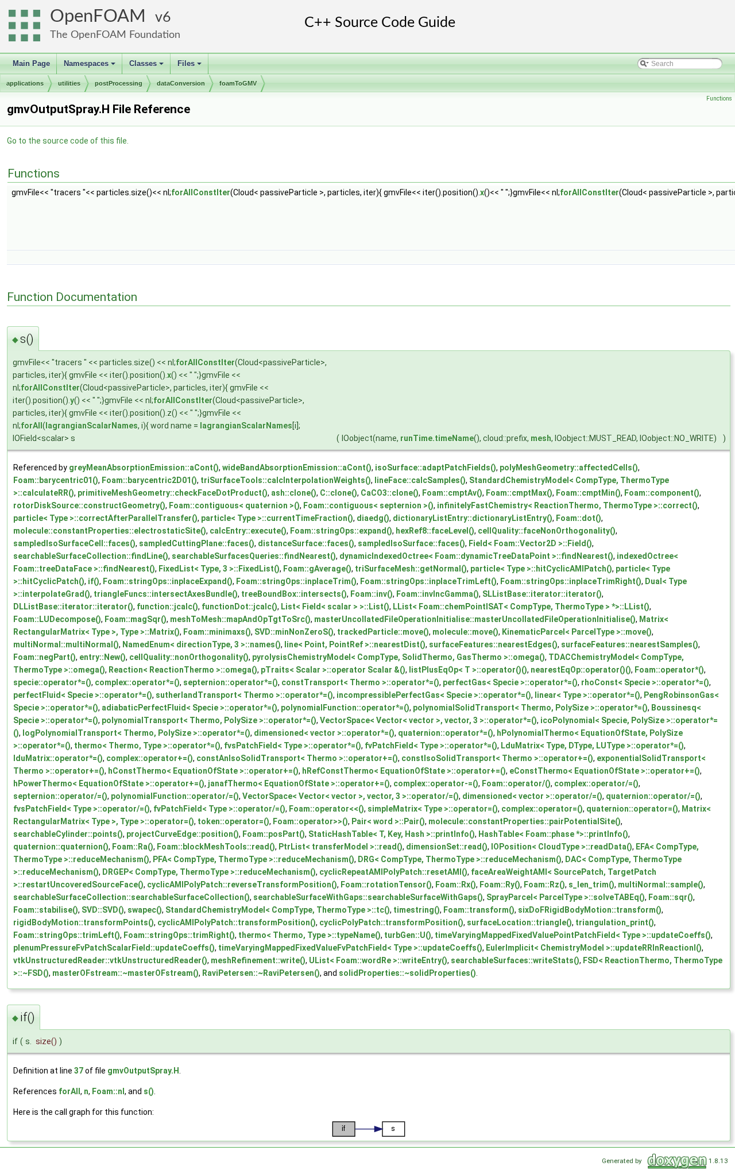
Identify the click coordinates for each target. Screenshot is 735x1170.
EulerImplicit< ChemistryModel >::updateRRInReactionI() (594, 947)
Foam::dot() (578, 518)
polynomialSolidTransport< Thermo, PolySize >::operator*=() (530, 707)
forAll (31, 425)
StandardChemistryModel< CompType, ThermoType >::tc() (277, 909)
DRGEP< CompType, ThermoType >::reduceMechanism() (209, 871)
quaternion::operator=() (632, 808)
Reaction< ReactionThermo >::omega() (183, 669)
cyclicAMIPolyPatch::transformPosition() (236, 922)
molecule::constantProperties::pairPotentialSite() (524, 821)
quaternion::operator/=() (653, 796)
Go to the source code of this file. (68, 140)
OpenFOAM (98, 16)
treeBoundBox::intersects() (294, 593)
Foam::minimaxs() (217, 631)
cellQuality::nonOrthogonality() (189, 657)
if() (93, 581)
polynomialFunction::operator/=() (175, 796)
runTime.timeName (437, 438)
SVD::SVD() (103, 909)
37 (78, 1070)
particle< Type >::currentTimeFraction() (277, 518)
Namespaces (90, 66)
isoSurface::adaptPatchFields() (435, 467)
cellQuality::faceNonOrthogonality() (547, 530)
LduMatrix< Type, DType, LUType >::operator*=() (592, 745)
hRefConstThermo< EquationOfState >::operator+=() (404, 770)
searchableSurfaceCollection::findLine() (90, 556)
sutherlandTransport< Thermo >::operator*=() (244, 695)
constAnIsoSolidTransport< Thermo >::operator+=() (297, 758)
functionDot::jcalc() (239, 606)
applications (25, 83)
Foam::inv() (371, 593)
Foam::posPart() (273, 834)
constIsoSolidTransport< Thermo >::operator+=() (497, 758)
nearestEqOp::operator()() (581, 669)
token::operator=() (233, 821)
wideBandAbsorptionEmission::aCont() (297, 467)
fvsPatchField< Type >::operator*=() (292, 745)
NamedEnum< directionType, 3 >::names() (201, 644)
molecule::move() (465, 631)
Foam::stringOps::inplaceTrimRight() (570, 581)
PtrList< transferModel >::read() (340, 846)
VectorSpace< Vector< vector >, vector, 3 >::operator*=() (428, 720)
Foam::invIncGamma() (437, 593)
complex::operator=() (542, 808)
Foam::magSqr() (136, 619)
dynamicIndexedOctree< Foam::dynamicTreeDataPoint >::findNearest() (476, 556)
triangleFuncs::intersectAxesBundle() (166, 593)
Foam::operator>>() (310, 821)
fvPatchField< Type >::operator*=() (431, 745)
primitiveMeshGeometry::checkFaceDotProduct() (173, 492)
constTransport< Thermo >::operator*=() (360, 682)
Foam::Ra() (132, 846)
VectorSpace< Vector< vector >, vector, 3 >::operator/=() (350, 796)
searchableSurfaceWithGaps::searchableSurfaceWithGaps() (368, 897)
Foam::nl (108, 1091)
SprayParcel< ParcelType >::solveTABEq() (565, 897)
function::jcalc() (167, 606)
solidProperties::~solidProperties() (407, 973)
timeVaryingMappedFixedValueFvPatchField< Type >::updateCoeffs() (350, 947)
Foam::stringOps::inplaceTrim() (296, 581)
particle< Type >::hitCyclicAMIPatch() (541, 568)
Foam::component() (661, 492)
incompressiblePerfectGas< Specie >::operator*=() (433, 695)
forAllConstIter (200, 192)
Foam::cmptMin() (588, 492)
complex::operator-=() (435, 783)
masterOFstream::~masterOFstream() (125, 973)
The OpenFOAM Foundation (115, 34)
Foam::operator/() (516, 783)
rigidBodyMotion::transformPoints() (83, 922)
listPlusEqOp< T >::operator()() (468, 669)
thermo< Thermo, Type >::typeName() (309, 935)
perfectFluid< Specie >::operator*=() (82, 695)
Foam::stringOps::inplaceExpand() (168, 581)
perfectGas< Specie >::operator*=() (510, 682)
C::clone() (338, 492)
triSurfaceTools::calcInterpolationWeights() (285, 480)
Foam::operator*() (669, 669)
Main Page (31, 63)
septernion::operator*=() (230, 682)
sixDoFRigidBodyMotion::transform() (590, 909)
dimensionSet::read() (447, 846)
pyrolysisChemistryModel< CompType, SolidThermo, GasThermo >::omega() (398, 657)
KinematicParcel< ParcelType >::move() (577, 631)
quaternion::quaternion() (61, 846)
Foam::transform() (478, 909)
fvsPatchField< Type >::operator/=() (81, 808)
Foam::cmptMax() (519, 492)
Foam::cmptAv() (452, 492)
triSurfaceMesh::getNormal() (411, 568)
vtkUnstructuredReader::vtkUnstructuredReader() (110, 960)
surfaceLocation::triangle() (519, 922)
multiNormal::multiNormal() (66, 644)
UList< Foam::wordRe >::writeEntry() (378, 960)
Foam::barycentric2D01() (149, 480)
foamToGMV (238, 83)
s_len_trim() (591, 884)
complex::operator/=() (596, 783)
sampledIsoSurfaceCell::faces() (74, 543)
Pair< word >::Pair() (388, 821)
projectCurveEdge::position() (182, 834)
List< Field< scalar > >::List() (335, 606)
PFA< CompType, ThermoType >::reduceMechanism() (253, 859)
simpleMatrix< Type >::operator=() (433, 808)
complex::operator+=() (149, 758)
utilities (69, 83)
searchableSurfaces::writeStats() (515, 960)
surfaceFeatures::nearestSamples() (629, 644)
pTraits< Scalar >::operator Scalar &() (333, 669)
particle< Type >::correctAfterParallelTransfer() (105, 518)
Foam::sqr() (670, 897)
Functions (719, 98)
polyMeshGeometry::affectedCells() (569, 467)
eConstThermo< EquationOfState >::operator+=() (604, 770)
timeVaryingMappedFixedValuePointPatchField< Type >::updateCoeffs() (573, 935)
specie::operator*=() (52, 682)
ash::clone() (293, 492)
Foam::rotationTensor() (386, 884)
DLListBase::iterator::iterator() (73, 606)
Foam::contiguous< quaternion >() (234, 505)
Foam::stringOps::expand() (341, 530)
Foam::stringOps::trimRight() (179, 935)
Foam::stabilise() (45, 909)
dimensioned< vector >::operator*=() (324, 732)
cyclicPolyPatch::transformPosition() (391, 922)
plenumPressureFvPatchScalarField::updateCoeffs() (114, 947)
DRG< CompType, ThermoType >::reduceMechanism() (460, 859)
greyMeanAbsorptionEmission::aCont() (144, 467)
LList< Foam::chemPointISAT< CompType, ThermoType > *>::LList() (521, 606)
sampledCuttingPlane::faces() (196, 543)
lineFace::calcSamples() (420, 480)
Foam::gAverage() (317, 568)
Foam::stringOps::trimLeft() (66, 935)
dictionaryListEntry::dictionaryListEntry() (472, 518)
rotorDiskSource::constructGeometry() (89, 505)
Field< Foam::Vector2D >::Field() (530, 543)
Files (190, 66)
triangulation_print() (614, 922)
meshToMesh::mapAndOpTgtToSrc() (240, 619)
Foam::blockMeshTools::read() (216, 846)
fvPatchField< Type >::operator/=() (219, 808)
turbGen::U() (407, 935)
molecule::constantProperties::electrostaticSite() (109, 530)
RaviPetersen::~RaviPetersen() (261, 973)
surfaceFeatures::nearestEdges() (493, 644)
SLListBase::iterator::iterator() (542, 593)
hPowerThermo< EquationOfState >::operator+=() (108, 783)
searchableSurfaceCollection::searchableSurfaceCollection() (131, 897)
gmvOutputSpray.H (143, 1070)
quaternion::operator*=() (445, 732)
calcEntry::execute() (248, 530)
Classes (147, 66)
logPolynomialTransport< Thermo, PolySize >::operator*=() (136, 732)
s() (149, 1091)
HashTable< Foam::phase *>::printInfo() (553, 834)
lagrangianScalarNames (91, 425)
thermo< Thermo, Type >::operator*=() (147, 745)
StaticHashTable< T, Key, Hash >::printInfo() (391, 834)
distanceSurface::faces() (306, 543)
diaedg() (373, 518)
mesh (541, 438)
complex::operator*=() (137, 682)
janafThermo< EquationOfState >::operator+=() (299, 783)
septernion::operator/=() (60, 796)
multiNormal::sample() (660, 884)
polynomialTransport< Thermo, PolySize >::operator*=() (209, 720)
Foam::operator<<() (326, 808)
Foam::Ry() (499, 884)
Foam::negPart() (44, 657)
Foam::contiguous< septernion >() (368, 505)
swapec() (144, 909)
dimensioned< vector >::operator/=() (532, 796)
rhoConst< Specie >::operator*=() (645, 682)
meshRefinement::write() (258, 960)
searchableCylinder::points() (68, 834)
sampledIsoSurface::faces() (411, 543)
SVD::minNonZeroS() (294, 631)
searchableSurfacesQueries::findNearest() (254, 556)
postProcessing (118, 83)
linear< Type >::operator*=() (587, 695)
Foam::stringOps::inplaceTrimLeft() (428, 581)
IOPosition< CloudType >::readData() (561, 846)
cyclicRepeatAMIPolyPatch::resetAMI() (393, 871)
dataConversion (181, 83)
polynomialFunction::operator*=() (345, 707)
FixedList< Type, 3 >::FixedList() (219, 568)
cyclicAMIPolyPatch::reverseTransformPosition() (242, 884)
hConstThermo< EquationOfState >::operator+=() (203, 770)
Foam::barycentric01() (55, 480)
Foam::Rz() (544, 884)
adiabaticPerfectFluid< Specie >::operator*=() (189, 707)
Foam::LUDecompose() (57, 619)
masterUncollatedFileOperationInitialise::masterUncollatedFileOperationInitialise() (475, 619)
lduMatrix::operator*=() (58, 758)
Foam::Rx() (455, 884)
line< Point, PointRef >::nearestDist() (354, 644)
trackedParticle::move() (383, 631)
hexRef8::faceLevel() (435, 530)
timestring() (416, 909)
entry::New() (102, 657)
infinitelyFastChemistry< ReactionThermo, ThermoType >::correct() (567, 505)
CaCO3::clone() (390, 492)
